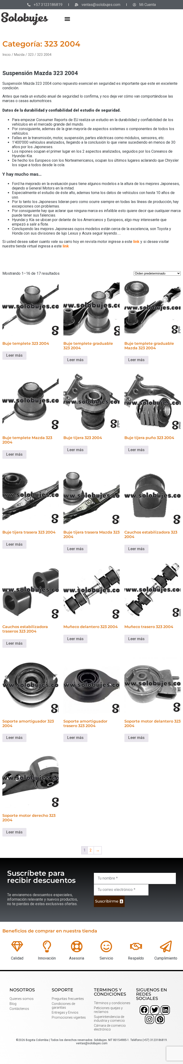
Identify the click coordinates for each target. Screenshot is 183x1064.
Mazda (19, 54)
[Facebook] (144, 1010)
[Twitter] (154, 1010)
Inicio (6, 54)
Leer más (14, 355)
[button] (67, 18)
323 (31, 54)
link (136, 241)
